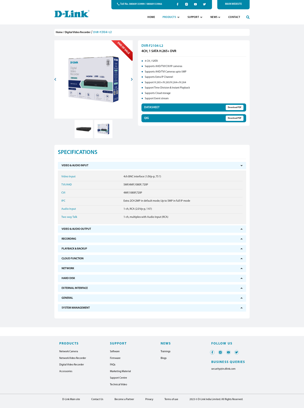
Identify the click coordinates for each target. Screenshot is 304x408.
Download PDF (234, 107)
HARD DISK (68, 278)
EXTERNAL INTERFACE (75, 288)
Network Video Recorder (72, 358)
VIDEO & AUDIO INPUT (75, 165)
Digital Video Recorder (77, 32)
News (214, 17)
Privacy (149, 399)
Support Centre (118, 378)
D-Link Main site (71, 399)
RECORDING (69, 239)
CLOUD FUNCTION (73, 258)
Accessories (65, 371)
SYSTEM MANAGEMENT (76, 307)
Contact (234, 17)
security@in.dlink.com (223, 369)
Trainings (165, 351)
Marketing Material (120, 371)
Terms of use (171, 399)
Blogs (164, 358)
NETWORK (68, 268)
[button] (58, 90)
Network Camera (68, 351)
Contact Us (97, 399)
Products (170, 17)
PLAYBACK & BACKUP (74, 248)
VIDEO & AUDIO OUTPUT (76, 229)
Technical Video (118, 384)
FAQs (112, 364)
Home (151, 17)
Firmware (115, 358)
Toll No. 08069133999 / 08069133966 (141, 4)
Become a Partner (124, 399)
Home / (60, 32)
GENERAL (67, 298)
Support (194, 17)
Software (115, 351)
